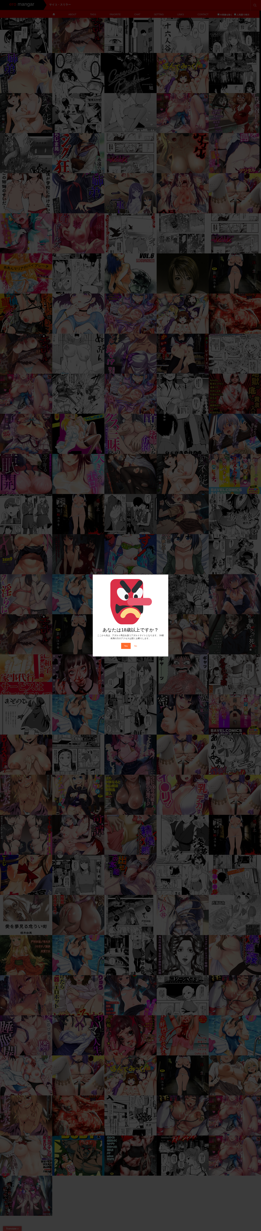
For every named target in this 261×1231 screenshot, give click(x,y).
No (135, 646)
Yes (126, 646)
